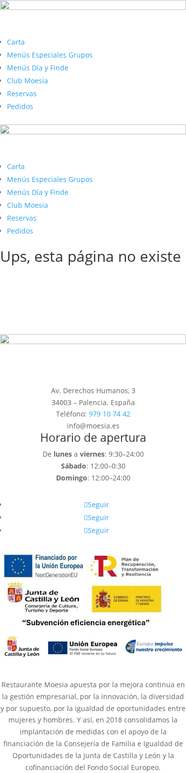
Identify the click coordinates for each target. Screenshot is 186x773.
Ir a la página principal (61, 291)
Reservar (31, 325)
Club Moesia (27, 80)
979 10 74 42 (109, 413)
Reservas (22, 93)
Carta (16, 42)
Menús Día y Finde (37, 67)
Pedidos (20, 106)
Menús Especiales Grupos (50, 54)
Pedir (23, 308)
